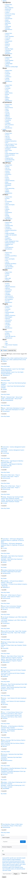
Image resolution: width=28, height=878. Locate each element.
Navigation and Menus (10, 263)
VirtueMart (8, 123)
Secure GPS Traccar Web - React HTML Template (13, 632)
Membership (8, 183)
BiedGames (5, 676)
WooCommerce (9, 107)
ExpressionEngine (9, 312)
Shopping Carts (9, 158)
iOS (6, 276)
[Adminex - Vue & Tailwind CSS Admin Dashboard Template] (14, 698)
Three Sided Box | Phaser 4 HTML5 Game (11, 825)
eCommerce (8, 15)
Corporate (7, 10)
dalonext (5, 746)
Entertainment (8, 18)
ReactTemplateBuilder (8, 400)
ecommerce (5, 861)
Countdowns (8, 139)
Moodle (7, 94)
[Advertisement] (14, 432)
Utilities (7, 190)
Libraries (7, 209)
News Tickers (8, 150)
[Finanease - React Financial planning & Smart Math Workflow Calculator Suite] (14, 684)
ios (13, 867)
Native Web (8, 278)
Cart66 (7, 110)
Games (7, 207)
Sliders (7, 214)
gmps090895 (6, 788)
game (17, 864)
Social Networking (9, 159)
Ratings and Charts (10, 155)
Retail (6, 24)
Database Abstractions (10, 141)
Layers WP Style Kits (10, 336)
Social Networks (9, 247)
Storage (7, 215)
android (12, 861)
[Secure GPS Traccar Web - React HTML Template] (13, 631)
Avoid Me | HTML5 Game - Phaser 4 (10, 476)
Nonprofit (7, 21)
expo (4, 859)
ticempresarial (6, 411)
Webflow (7, 97)
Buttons (7, 257)
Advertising (8, 169)
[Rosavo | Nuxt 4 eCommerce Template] (11, 606)
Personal (7, 45)
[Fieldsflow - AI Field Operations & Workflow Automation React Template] (14, 726)
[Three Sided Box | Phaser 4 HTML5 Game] (12, 824)
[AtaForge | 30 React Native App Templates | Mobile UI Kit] (14, 642)
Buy (5, 366)
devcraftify (5, 704)
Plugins (4, 129)
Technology (8, 26)
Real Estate (8, 23)
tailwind (18, 868)
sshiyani (4, 562)
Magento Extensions (10, 286)
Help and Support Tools (11, 144)
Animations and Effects (11, 255)
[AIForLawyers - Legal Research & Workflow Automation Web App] (14, 461)
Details (8, 366)
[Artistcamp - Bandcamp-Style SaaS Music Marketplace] (14, 754)
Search (7, 156)
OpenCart (7, 117)
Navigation (8, 148)
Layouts (7, 262)
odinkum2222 (6, 662)
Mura (6, 96)
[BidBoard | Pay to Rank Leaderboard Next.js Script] (14, 358)
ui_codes (5, 503)
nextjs (23, 858)
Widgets (7, 191)
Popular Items (8, 4)
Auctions (7, 171)
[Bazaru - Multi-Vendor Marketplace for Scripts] (13, 408)
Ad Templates (8, 201)
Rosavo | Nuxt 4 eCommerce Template (10, 607)
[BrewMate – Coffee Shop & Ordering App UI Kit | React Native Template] (14, 783)
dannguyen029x (6, 573)
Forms (6, 142)
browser (12, 864)
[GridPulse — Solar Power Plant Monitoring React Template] (14, 383)
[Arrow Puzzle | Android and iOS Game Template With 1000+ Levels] (14, 670)
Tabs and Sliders (9, 266)
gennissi (5, 634)
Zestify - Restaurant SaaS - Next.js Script (11, 398)
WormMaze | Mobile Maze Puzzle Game (11, 571)
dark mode (8, 870)
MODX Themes (9, 93)
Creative (7, 12)
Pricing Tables (8, 265)
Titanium (7, 280)
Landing (7, 78)
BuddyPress (8, 9)
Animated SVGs (9, 225)
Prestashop (8, 291)
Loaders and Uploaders (11, 147)
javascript (18, 861)
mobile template (16, 859)
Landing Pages (8, 63)
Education (7, 17)
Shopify (7, 121)
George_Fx (5, 609)
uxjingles (5, 389)
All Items (7, 6)
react (11, 858)
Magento (7, 115)
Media (6, 182)
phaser (19, 862)
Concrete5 (7, 88)
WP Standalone (9, 299)
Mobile (7, 20)
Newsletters (8, 185)
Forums (7, 177)
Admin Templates (9, 36)
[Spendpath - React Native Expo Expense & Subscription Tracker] (14, 556)
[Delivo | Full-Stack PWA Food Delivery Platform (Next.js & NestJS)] (14, 740)
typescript (5, 858)
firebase (17, 867)
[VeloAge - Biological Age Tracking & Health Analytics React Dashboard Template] (14, 497)
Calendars (7, 138)
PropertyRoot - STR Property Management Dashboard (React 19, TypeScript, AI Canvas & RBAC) (12, 545)
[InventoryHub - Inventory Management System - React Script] (14, 447)
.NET (6, 341)
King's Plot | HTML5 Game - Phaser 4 (10, 487)
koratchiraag (6, 453)
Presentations (8, 212)
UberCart (7, 293)
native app (9, 862)
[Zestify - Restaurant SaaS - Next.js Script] (11, 397)
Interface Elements (9, 180)
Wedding (7, 28)
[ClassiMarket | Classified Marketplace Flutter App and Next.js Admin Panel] (14, 769)
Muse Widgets (8, 317)
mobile (8, 859)
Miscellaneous (8, 29)
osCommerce (8, 118)
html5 (14, 862)
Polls (6, 152)
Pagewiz (7, 65)
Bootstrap (7, 334)
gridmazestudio (6, 478)
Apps (6, 343)
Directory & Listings (10, 14)
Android (7, 275)
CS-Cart (7, 112)
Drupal (6, 89)
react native (17, 858)
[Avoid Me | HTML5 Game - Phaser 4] (10, 475)
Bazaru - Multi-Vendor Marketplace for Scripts (12, 409)
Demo (2, 366)
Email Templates (9, 60)
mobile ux (13, 868)
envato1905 (5, 648)
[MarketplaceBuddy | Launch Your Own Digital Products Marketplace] (14, 369)
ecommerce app (6, 867)
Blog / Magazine (9, 7)
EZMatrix (5, 361)
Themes (4, 0)
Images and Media (9, 145)
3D (6, 200)
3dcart (7, 109)
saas (8, 864)
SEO (6, 186)
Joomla (7, 91)
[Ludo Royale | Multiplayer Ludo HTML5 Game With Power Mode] (14, 617)
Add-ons (7, 136)
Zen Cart (7, 126)
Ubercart (7, 323)
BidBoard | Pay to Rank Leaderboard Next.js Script (13, 359)
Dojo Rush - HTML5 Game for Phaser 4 (10, 596)
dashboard (18, 865)
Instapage (7, 62)
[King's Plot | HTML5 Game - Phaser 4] (10, 486)
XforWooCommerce (7, 760)
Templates (7, 217)
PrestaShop (8, 120)
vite (21, 864)
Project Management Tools (11, 153)
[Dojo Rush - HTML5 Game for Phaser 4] (11, 595)
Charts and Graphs (10, 204)
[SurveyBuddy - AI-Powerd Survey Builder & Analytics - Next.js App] (14, 581)
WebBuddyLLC (6, 375)
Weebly (7, 99)
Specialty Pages (9, 49)
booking (11, 865)
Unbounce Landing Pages (11, 66)
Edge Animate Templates (11, 344)
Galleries (7, 179)
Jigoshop (7, 113)
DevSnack (5, 718)
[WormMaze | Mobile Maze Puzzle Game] (11, 570)
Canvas (7, 203)
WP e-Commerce (9, 124)
